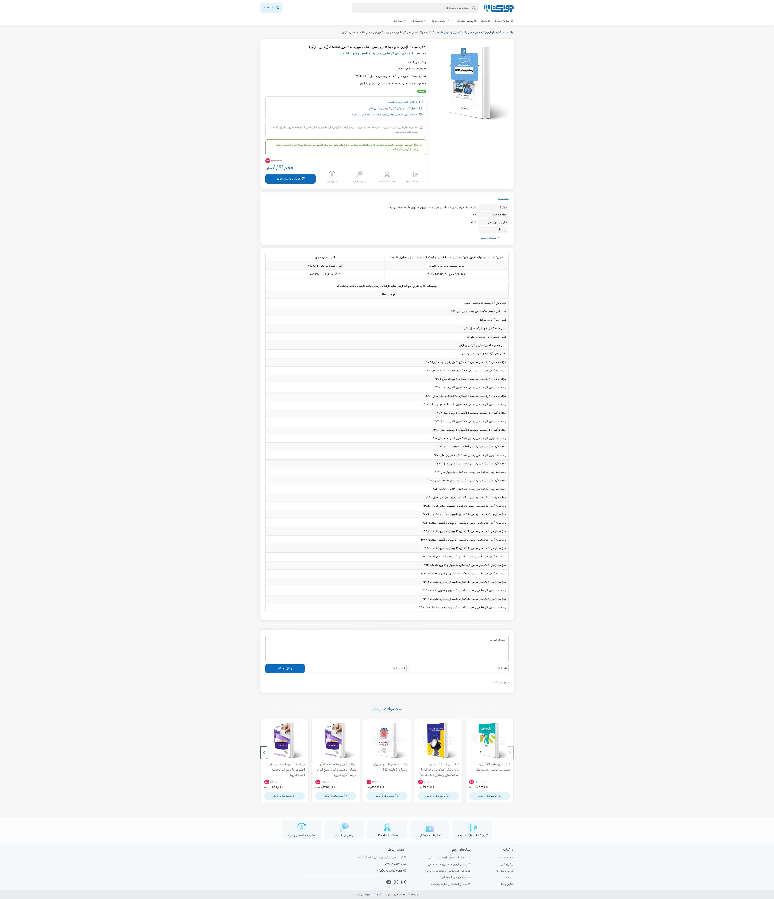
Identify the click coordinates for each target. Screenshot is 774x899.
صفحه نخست (502, 21)
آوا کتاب (510, 32)
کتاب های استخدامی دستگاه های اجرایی (448, 871)
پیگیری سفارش (465, 21)
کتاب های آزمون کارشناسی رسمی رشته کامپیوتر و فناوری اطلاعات (468, 32)
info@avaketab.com (389, 871)
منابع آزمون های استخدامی (456, 877)
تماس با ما (507, 884)
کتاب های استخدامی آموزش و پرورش (450, 857)
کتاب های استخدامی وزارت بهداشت (451, 884)
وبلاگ (484, 21)
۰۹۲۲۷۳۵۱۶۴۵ (393, 864)
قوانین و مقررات (505, 871)
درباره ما (509, 877)
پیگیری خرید (507, 864)
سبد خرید (269, 7)
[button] (510, 752)
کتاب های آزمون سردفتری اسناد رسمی (449, 864)
